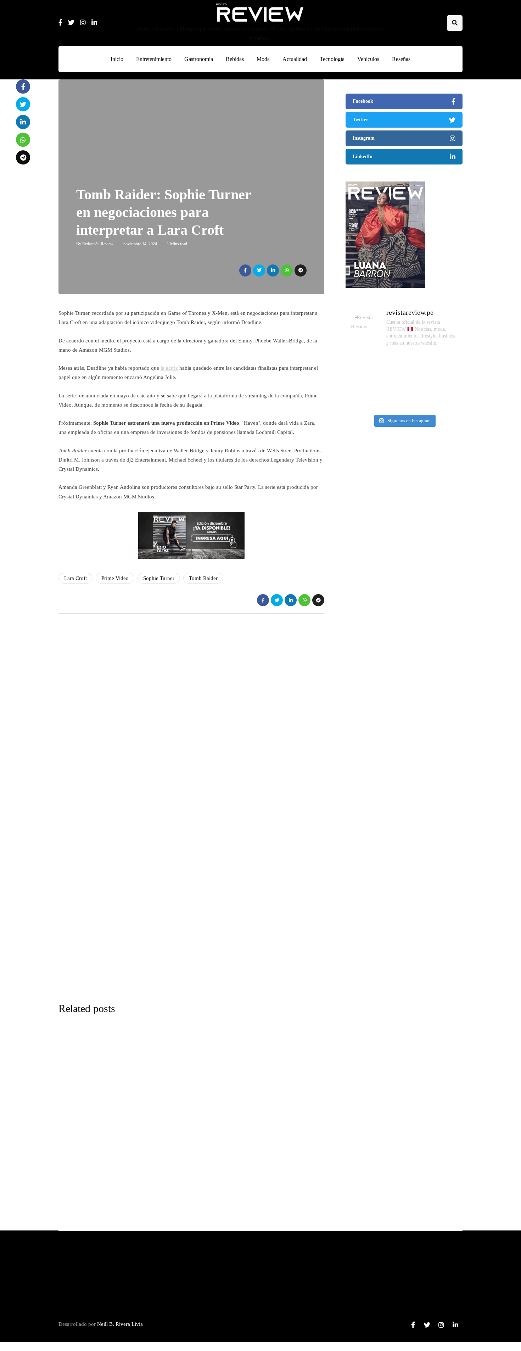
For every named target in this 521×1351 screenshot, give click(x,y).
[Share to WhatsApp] (287, 270)
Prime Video (115, 578)
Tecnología (332, 59)
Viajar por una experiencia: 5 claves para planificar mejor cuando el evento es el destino (398, 564)
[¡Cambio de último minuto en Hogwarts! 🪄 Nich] (365, 367)
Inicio (117, 59)
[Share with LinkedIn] (273, 270)
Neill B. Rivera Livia (120, 1324)
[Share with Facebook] (245, 270)
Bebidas (235, 59)
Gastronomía (198, 59)
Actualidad (294, 59)
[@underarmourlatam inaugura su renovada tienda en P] (443, 389)
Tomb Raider (203, 578)
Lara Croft (75, 578)
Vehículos (368, 59)
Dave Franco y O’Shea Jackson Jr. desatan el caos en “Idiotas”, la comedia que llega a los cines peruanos (400, 834)
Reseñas (401, 59)
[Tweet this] (259, 270)
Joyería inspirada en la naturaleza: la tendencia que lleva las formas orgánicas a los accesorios (400, 968)
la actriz (169, 368)
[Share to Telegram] (301, 270)
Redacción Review (97, 243)
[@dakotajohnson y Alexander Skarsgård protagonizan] (404, 367)
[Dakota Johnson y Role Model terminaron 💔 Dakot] (404, 389)
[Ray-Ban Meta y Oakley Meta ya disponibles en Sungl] (443, 367)
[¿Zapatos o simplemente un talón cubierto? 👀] (365, 389)
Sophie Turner (158, 578)
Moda (263, 59)
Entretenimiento (154, 59)
